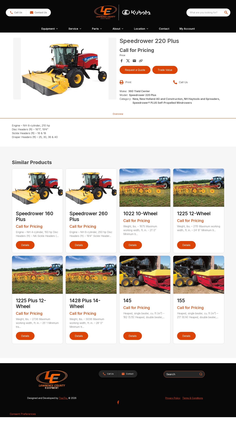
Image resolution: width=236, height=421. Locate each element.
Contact (164, 28)
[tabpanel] (65, 69)
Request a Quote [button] (135, 69)
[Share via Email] (134, 61)
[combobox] (208, 12)
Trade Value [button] (165, 69)
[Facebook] (118, 402)
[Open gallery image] (65, 69)
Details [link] (25, 245)
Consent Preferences (23, 414)
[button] (16, 12)
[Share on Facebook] (121, 61)
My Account (187, 28)
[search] (226, 12)
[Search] (201, 374)
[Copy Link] (141, 61)
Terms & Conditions (192, 398)
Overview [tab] (118, 114)
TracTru (63, 398)
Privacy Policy (172, 398)
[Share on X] (128, 61)
